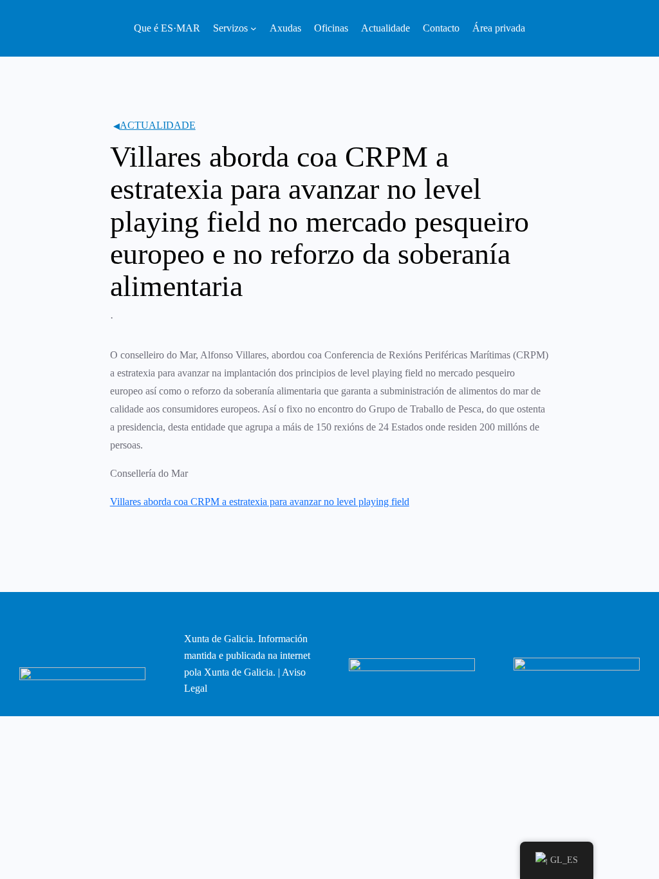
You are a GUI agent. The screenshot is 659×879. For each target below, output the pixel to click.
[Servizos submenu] (253, 28)
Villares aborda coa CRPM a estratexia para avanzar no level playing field (259, 501)
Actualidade (158, 125)
